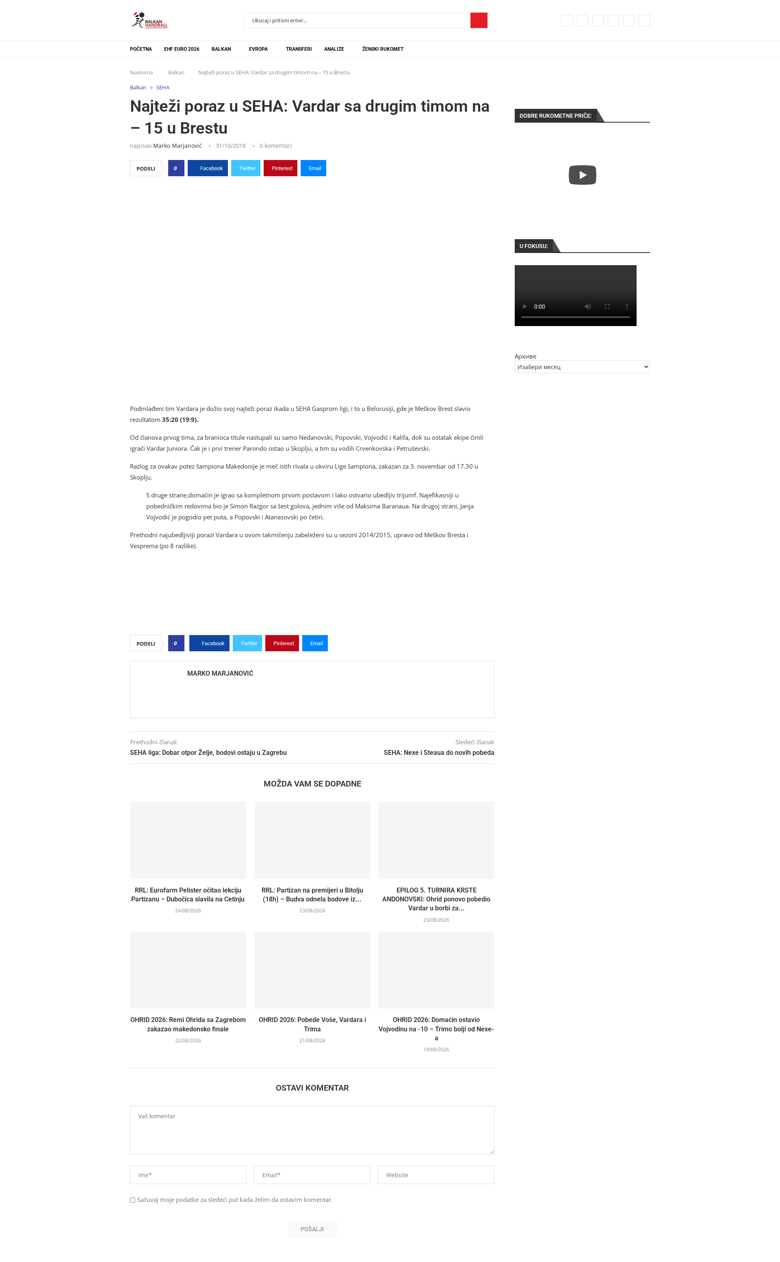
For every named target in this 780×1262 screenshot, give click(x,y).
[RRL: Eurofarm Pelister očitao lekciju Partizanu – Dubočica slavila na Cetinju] (188, 840)
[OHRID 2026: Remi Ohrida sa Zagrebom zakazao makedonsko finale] (188, 970)
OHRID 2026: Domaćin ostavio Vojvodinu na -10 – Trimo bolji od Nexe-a (436, 1029)
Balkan (221, 49)
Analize (334, 49)
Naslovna (141, 72)
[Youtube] (613, 20)
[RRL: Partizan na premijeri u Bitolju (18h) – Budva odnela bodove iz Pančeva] (312, 840)
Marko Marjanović (177, 145)
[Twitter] (582, 20)
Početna (141, 49)
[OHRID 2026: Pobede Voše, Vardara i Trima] (312, 970)
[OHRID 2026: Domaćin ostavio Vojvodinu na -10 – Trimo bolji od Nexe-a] (436, 970)
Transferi (299, 49)
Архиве (525, 356)
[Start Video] (582, 175)
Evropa (258, 49)
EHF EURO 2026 (181, 49)
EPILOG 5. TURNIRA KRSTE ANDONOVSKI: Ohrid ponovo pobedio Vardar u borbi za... (436, 899)
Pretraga (479, 20)
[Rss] (644, 20)
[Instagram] (598, 20)
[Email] (629, 20)
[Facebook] (567, 20)
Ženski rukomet (382, 49)
